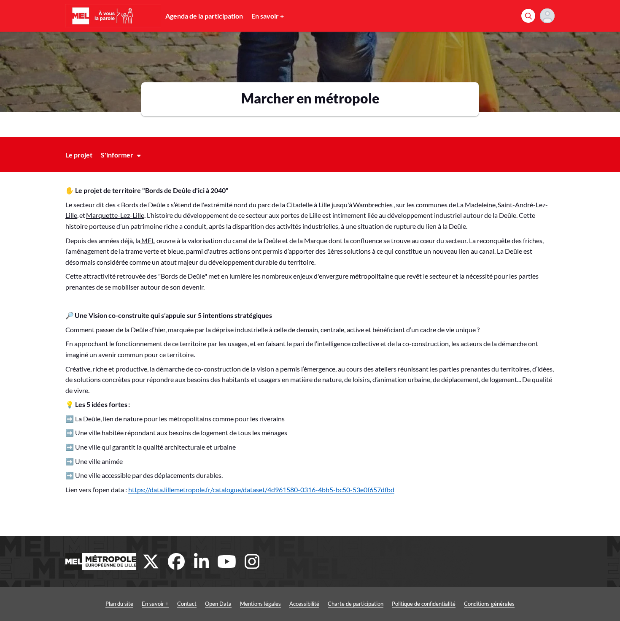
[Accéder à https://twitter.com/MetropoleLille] (151, 561)
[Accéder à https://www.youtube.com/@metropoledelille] (226, 561)
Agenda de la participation (204, 16)
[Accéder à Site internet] (100, 561)
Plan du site (119, 603)
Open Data (218, 603)
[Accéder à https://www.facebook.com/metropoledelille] (176, 561)
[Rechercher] (528, 15)
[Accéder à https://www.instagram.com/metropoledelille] (252, 561)
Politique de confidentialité (424, 603)
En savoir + (267, 16)
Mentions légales (260, 603)
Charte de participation (355, 603)
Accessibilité (304, 603)
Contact (187, 603)
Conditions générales (489, 603)
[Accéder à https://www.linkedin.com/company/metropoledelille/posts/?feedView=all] (201, 561)
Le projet (78, 155)
